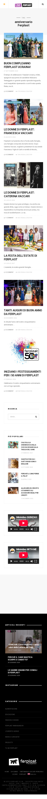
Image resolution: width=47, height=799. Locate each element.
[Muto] (32, 529)
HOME (7, 771)
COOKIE (15, 774)
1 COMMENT (9, 217)
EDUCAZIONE (10, 714)
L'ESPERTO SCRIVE (12, 731)
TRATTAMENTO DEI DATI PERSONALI (32, 771)
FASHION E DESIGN (12, 720)
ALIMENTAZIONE (11, 709)
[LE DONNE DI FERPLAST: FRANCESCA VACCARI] (23, 112)
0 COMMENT (9, 91)
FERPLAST (10, 36)
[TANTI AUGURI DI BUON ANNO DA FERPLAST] (23, 293)
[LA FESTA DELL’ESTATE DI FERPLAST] (23, 238)
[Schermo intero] (35, 529)
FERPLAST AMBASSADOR (14, 726)
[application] (23, 523)
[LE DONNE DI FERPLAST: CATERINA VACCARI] (23, 175)
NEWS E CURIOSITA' (14, 102)
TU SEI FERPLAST (11, 748)
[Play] (11, 529)
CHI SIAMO (14, 771)
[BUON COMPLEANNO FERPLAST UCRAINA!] (23, 46)
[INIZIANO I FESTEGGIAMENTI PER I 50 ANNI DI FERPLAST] (23, 352)
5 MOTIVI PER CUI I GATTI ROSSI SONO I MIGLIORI (28, 461)
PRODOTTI (9, 742)
